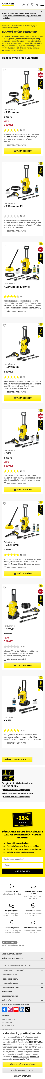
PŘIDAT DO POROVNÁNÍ (16, 145)
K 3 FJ (7, 453)
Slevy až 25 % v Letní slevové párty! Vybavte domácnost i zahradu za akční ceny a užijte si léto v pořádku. (22, 15)
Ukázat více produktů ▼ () (17, 759)
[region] (22, 1054)
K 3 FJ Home (11, 545)
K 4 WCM (9, 628)
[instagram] (10, 1009)
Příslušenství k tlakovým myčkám (16, 790)
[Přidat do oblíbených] (4, 70)
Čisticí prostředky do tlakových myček (18, 793)
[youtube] (16, 1009)
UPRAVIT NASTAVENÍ (22, 1076)
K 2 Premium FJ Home (17, 286)
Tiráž (28, 1059)
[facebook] (4, 1009)
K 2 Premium (12, 112)
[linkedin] (21, 1009)
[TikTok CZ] (27, 1009)
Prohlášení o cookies (21, 1057)
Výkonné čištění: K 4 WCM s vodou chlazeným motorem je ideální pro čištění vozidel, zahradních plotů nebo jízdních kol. (21, 653)
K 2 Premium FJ (13, 206)
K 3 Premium (12, 367)
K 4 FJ (7, 720)
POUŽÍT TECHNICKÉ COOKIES (22, 1070)
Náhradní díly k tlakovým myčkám (16, 797)
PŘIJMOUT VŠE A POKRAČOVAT (22, 1064)
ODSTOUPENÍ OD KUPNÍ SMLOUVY (17, 966)
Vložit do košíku (24, 151)
